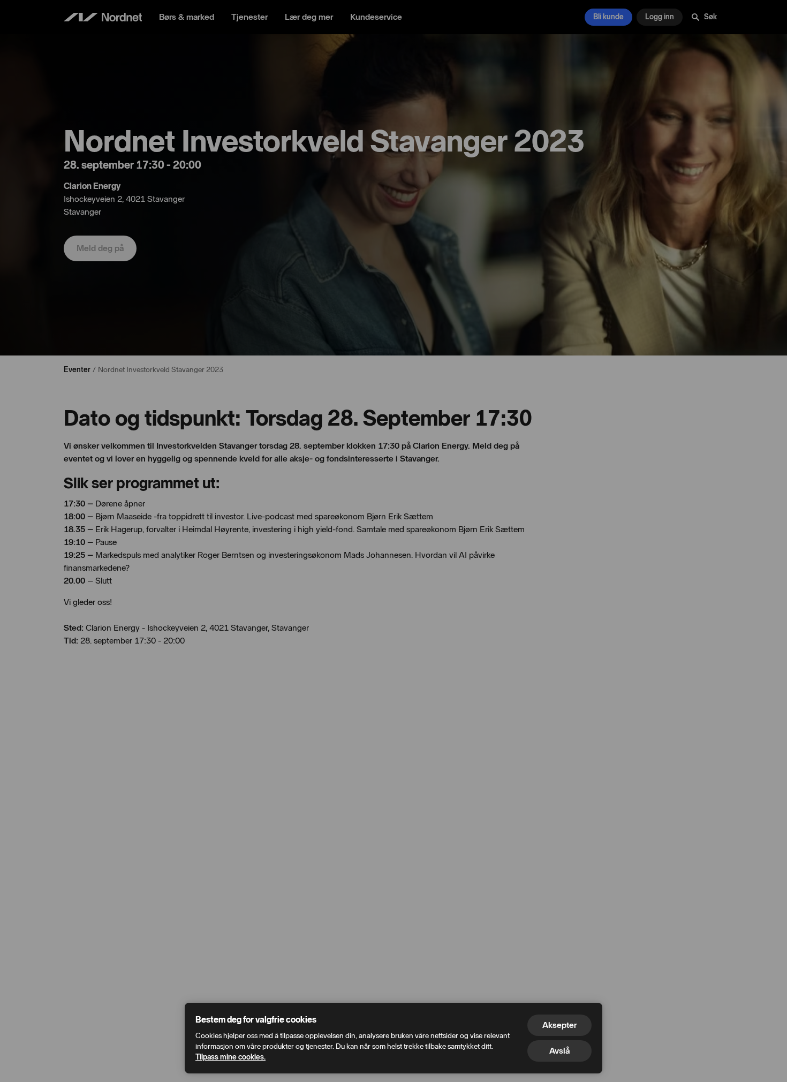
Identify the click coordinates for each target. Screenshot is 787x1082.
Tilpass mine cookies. (230, 1057)
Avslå (559, 1051)
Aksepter (559, 1025)
